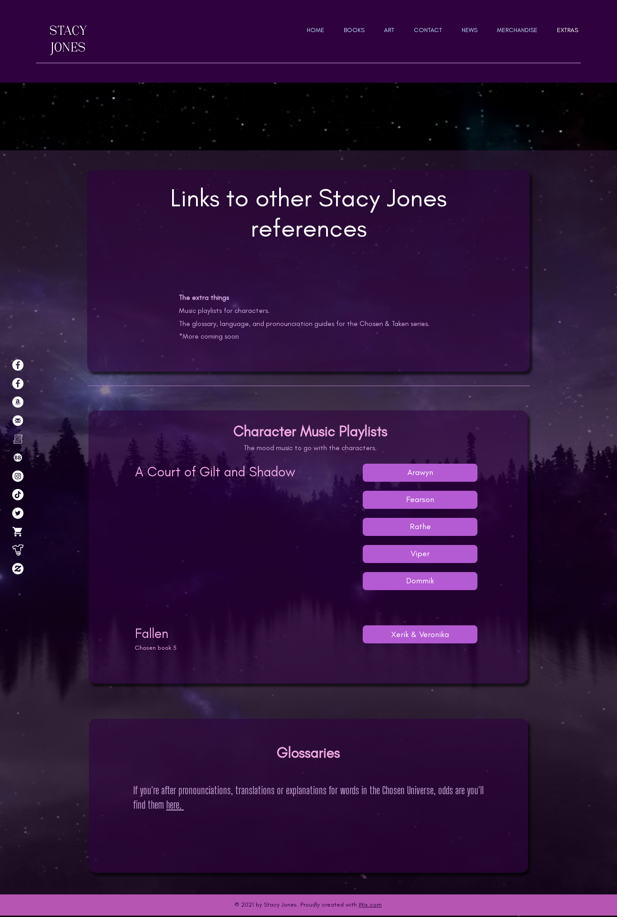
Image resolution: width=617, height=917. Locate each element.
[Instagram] (17, 476)
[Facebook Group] (17, 383)
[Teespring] (17, 550)
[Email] (17, 420)
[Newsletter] (17, 439)
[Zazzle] (17, 568)
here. (175, 804)
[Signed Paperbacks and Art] (17, 531)
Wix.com (370, 904)
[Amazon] (17, 402)
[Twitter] (17, 513)
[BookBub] (17, 457)
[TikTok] (17, 494)
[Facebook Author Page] (17, 365)
